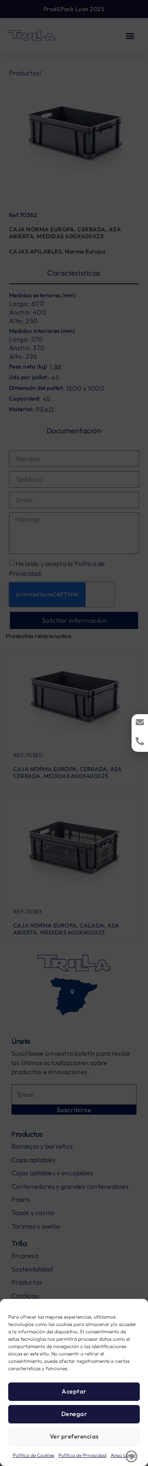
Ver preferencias (74, 1436)
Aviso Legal (123, 1455)
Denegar (74, 1414)
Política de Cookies (33, 1455)
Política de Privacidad (82, 1455)
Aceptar (74, 1391)
